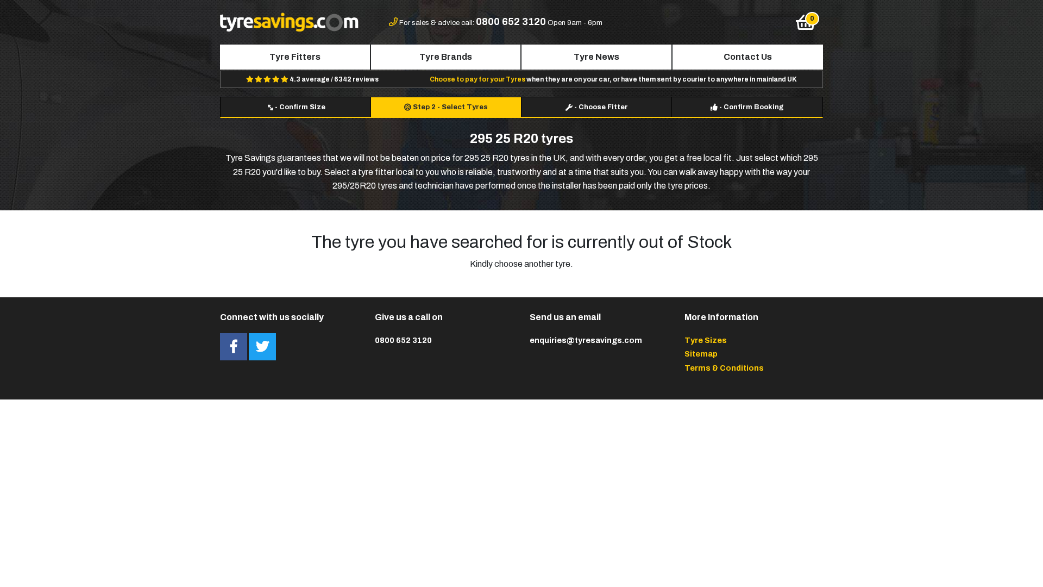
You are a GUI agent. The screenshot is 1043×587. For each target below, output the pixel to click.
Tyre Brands (445, 56)
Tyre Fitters (295, 56)
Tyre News (596, 56)
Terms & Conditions (724, 368)
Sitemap (701, 353)
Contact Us (748, 56)
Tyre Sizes (705, 340)
